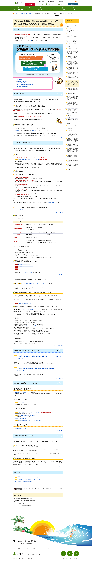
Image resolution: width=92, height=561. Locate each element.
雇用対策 (30, 13)
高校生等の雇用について (72, 93)
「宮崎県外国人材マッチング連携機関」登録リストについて (72, 30)
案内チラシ (17, 33)
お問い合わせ (63, 553)
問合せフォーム (51, 202)
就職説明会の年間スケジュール (22, 418)
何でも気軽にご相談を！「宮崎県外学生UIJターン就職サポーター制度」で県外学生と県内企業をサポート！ (72, 105)
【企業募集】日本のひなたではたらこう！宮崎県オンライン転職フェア (72, 57)
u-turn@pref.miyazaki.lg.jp (27, 505)
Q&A (31, 40)
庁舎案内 (76, 553)
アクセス (69, 553)
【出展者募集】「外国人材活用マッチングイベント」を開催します (72, 45)
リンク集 (47, 548)
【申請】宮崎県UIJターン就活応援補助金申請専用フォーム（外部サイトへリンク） (39, 357)
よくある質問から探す (62, 4)
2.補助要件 (16, 130)
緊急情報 (30, 4)
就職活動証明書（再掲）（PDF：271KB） (27, 303)
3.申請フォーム (35, 130)
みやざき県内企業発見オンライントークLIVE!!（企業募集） (72, 25)
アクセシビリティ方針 (30, 548)
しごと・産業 (20, 13)
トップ (15, 13)
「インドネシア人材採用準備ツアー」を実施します (72, 41)
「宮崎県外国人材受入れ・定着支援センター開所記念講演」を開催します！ (72, 156)
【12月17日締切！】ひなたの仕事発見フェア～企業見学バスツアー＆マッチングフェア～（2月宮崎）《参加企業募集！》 (72, 133)
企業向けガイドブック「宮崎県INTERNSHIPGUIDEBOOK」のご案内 (73, 121)
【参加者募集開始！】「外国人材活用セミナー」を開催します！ (72, 68)
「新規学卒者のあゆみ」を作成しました (72, 116)
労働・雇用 (26, 13)
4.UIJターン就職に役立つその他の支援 (22, 209)
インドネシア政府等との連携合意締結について (72, 73)
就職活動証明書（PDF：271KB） (25, 266)
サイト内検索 (58, 1)
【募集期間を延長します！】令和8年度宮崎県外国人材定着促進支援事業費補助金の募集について (72, 63)
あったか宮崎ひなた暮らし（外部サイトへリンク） (29, 402)
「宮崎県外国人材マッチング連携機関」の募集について (72, 77)
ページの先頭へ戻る (58, 137)
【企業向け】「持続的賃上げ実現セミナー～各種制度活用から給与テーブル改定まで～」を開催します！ (72, 140)
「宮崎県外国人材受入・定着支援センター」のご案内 (72, 145)
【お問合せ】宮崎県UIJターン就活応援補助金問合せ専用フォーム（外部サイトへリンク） (39, 369)
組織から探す (51, 4)
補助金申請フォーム (19, 36)
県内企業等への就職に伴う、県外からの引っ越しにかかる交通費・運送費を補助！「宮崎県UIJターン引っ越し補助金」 (72, 51)
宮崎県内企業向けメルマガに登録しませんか (72, 161)
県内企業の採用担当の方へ (22, 86)
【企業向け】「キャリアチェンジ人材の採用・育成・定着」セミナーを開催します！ (72, 35)
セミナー (69, 169)
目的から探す (41, 4)
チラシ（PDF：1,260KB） (23, 268)
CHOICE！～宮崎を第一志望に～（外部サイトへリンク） (30, 479)
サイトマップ (40, 548)
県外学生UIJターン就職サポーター (22, 392)
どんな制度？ (20, 79)
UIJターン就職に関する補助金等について (24, 481)
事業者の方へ (72, 4)
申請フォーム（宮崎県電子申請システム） (31, 309)
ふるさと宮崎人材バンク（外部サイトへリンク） (28, 159)
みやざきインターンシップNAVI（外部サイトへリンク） (30, 415)
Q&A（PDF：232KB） (23, 269)
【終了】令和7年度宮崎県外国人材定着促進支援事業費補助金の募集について (72, 89)
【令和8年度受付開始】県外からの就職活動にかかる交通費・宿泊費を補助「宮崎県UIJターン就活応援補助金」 (72, 83)
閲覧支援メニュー (43, 1)
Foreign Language (52, 1)
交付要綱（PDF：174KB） (24, 264)
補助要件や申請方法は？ (22, 81)
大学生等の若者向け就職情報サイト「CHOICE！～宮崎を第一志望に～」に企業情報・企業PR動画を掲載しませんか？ (72, 150)
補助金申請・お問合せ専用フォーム (24, 82)
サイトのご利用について (18, 548)
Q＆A (35, 325)
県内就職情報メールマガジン (21, 428)
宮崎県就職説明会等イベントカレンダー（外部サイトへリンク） (32, 420)
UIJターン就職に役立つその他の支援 (25, 84)
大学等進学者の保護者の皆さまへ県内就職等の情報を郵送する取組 (72, 127)
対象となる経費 (29, 325)
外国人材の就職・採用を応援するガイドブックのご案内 (72, 165)
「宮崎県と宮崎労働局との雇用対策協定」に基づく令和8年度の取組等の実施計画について (72, 111)
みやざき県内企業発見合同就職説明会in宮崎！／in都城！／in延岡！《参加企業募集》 (72, 98)
